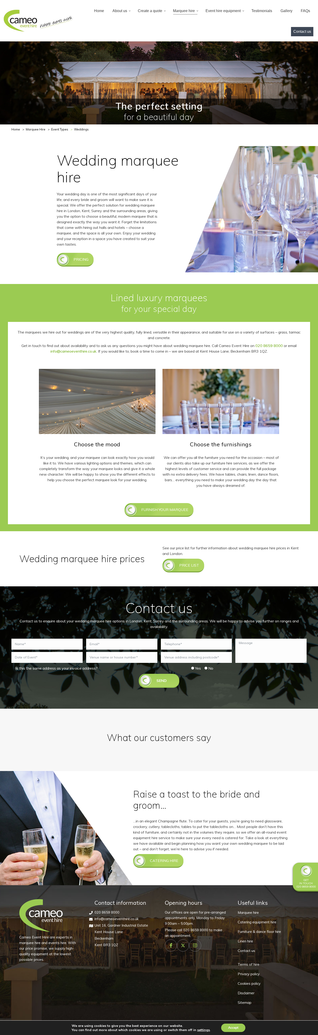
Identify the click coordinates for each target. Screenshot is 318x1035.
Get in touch (306, 881)
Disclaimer (246, 993)
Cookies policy (249, 983)
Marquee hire (248, 912)
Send (161, 680)
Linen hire (245, 941)
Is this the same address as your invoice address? (56, 668)
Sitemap (244, 1002)
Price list (189, 565)
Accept (233, 1027)
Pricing (81, 259)
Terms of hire (248, 964)
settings (203, 1030)
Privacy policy (249, 974)
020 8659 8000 (269, 345)
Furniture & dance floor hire (259, 931)
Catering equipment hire (257, 922)
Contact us (246, 950)
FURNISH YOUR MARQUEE (164, 509)
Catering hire (164, 860)
